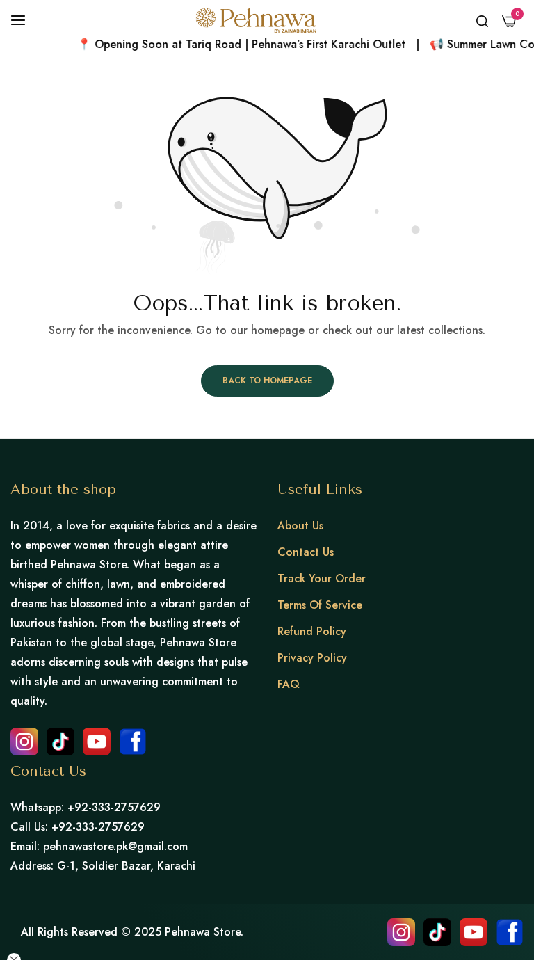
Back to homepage (267, 380)
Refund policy (311, 631)
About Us (300, 526)
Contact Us (305, 552)
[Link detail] (24, 741)
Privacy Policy (312, 658)
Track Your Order (321, 578)
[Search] (482, 20)
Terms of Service (319, 605)
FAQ (288, 684)
